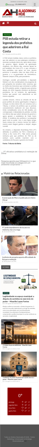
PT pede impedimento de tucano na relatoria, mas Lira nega (16, 228)
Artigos (6, 293)
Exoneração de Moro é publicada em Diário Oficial (18, 199)
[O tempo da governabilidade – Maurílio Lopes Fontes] (19, 320)
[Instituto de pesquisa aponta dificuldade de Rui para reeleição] (19, 236)
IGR (25, 441)
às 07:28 (13, 303)
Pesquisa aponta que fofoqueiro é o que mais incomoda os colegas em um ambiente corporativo (18, 163)
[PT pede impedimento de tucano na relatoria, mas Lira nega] (19, 207)
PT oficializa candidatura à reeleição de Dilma (19, 152)
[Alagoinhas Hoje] (19, 8)
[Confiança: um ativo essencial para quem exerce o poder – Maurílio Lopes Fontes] (19, 352)
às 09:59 (12, 54)
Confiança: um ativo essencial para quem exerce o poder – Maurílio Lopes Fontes (18, 378)
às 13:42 (12, 349)
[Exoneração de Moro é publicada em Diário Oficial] (19, 177)
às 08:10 (12, 381)
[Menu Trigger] (34, 4)
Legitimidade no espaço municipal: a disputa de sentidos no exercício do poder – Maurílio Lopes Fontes (18, 299)
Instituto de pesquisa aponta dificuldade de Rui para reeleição (19, 258)
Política (7, 35)
